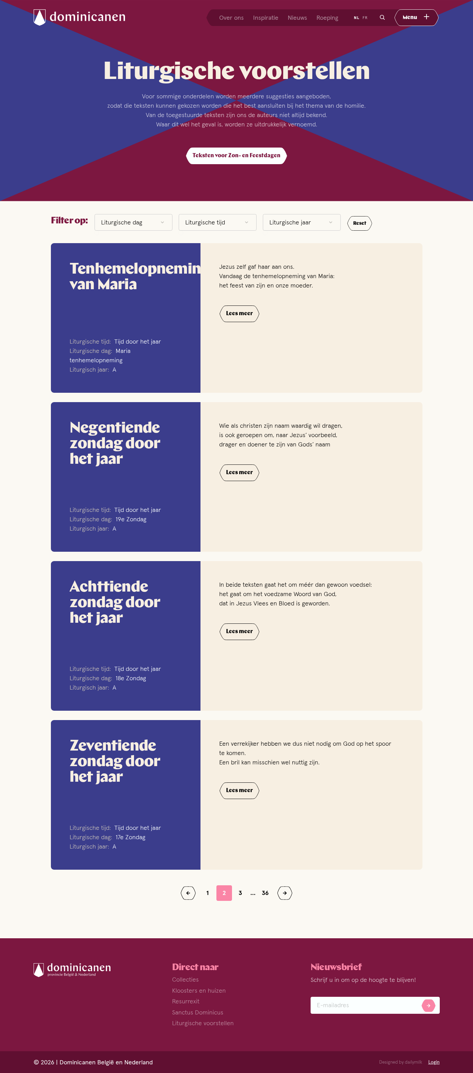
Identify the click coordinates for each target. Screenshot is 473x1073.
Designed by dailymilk (400, 1062)
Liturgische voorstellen (203, 1023)
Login (434, 1062)
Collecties (185, 979)
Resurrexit (185, 1001)
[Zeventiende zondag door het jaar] (125, 795)
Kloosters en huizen (199, 990)
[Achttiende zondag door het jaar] (125, 636)
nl (356, 17)
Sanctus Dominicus (197, 1012)
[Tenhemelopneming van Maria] (125, 318)
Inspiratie (265, 17)
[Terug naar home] (85, 17)
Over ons (231, 17)
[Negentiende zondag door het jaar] (125, 477)
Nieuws (297, 17)
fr (365, 17)
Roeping (327, 17)
